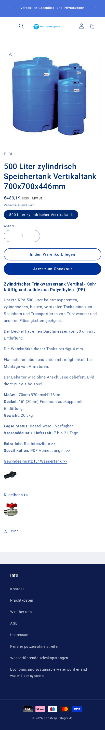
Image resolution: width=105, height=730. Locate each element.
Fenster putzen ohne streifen (35, 646)
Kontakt (17, 589)
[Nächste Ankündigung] (95, 8)
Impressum (19, 635)
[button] (10, 26)
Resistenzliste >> (40, 443)
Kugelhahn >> (16, 495)
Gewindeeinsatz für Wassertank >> (35, 461)
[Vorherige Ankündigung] (9, 8)
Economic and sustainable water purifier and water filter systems (48, 672)
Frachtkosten (21, 600)
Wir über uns (21, 612)
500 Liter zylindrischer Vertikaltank (41, 215)
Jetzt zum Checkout (52, 269)
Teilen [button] (14, 531)
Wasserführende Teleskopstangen (39, 658)
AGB (14, 623)
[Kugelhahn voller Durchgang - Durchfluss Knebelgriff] (11, 515)
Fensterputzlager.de (58, 718)
